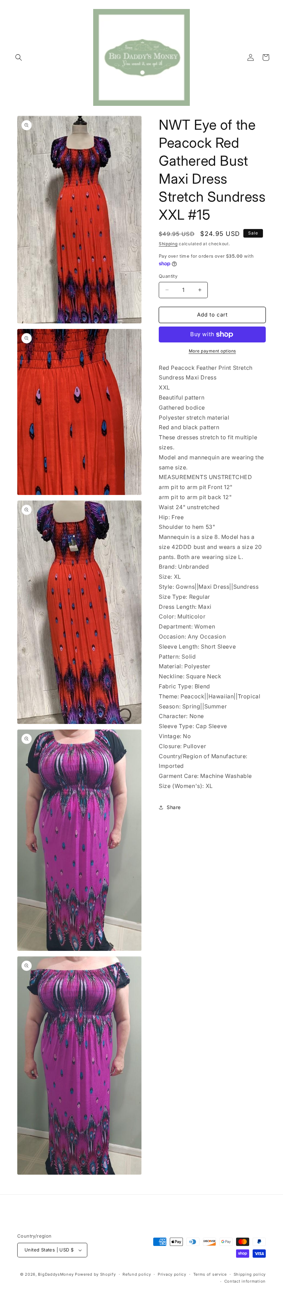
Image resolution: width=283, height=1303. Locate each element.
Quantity (168, 276)
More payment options (212, 351)
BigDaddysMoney (56, 1274)
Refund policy (137, 1274)
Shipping (168, 243)
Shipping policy (250, 1274)
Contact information (245, 1281)
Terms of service (210, 1274)
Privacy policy (172, 1274)
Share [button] (174, 807)
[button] (18, 57)
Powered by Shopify (95, 1274)
